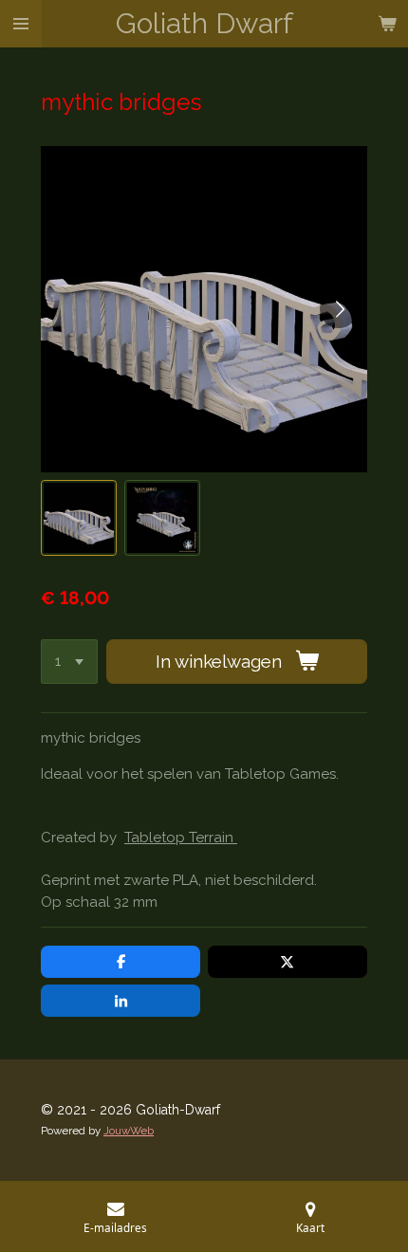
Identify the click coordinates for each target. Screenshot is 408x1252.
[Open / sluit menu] (21, 23)
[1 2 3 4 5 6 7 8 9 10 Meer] (69, 661)
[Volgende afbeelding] (339, 309)
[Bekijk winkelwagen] (387, 23)
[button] (79, 518)
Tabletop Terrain (180, 837)
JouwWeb (128, 1130)
